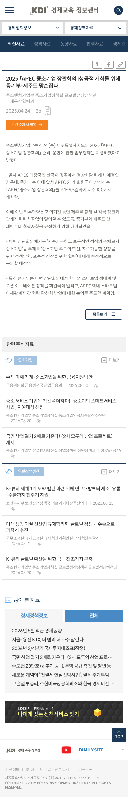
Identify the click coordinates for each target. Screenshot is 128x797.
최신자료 (15, 44)
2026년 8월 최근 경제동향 (37, 631)
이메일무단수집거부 (56, 769)
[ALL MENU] (9, 10)
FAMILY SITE (91, 750)
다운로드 (48, 111)
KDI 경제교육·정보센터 (64, 10)
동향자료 (68, 44)
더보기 (115, 360)
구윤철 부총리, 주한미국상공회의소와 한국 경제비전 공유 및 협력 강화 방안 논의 (64, 684)
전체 (93, 616)
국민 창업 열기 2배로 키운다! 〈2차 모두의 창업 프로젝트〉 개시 (64, 657)
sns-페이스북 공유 (109, 65)
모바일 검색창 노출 (118, 10)
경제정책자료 (82, 28)
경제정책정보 (19, 28)
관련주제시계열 (24, 124)
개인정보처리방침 (19, 769)
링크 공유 (121, 65)
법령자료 (94, 44)
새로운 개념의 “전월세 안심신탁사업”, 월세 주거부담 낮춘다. (64, 675)
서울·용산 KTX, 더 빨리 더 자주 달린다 (47, 640)
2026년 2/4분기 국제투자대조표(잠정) (48, 648)
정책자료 (42, 44)
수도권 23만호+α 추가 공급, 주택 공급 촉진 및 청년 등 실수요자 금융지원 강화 (64, 666)
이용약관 (85, 769)
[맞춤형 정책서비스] (64, 711)
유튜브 (66, 750)
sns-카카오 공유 (97, 65)
